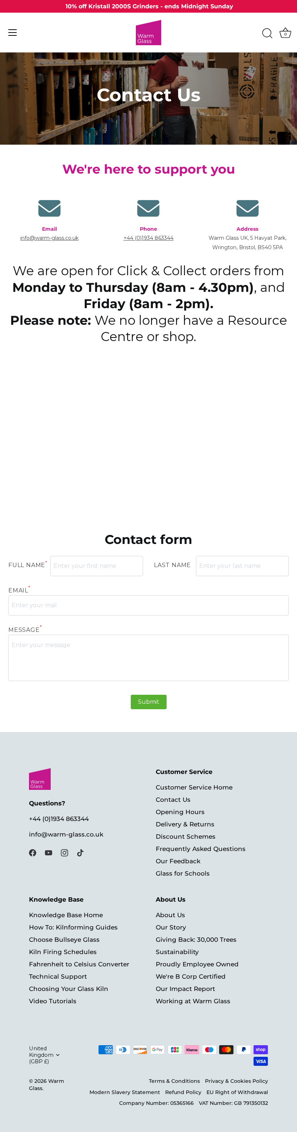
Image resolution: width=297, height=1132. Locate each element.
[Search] (267, 34)
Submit (148, 701)
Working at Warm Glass (193, 1001)
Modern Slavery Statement (124, 1092)
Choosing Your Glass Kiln (68, 988)
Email (19, 590)
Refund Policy (183, 1092)
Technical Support (58, 976)
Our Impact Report (185, 988)
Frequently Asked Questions (201, 848)
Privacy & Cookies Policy (236, 1081)
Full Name (27, 564)
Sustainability (177, 952)
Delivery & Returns (185, 824)
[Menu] (13, 33)
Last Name (172, 565)
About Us (170, 915)
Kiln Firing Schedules (63, 952)
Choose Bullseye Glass (64, 939)
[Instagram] (64, 852)
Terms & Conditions (174, 1081)
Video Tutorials (52, 1001)
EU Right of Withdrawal (237, 1092)
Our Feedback (178, 861)
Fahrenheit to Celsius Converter (79, 964)
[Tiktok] (80, 852)
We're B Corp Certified (191, 976)
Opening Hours (180, 812)
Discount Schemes (186, 836)
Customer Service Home (194, 787)
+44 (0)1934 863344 (148, 238)
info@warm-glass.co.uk (49, 238)
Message (25, 629)
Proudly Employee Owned (197, 964)
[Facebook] (32, 852)
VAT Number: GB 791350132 (233, 1103)
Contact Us (173, 799)
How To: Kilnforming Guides (73, 927)
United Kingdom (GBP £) (41, 1055)
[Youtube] (48, 852)
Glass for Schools (183, 873)
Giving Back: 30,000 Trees (196, 939)
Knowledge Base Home (66, 915)
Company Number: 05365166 (156, 1103)
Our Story (171, 927)
